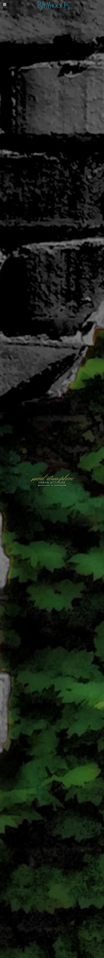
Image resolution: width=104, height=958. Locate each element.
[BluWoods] (52, 6)
